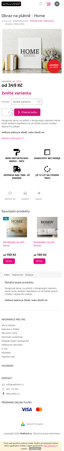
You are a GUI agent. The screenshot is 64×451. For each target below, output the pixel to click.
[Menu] (57, 4)
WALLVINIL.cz (13, 393)
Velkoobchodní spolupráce (15, 340)
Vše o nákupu (9, 325)
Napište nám (8, 356)
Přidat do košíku (29, 112)
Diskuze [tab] (29, 274)
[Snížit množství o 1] (12, 114)
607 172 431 (12, 389)
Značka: (15, 23)
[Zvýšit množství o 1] (12, 110)
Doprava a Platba (10, 329)
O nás (5, 348)
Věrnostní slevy (9, 332)
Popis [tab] (7, 274)
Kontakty (6, 352)
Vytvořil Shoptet (35, 423)
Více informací (50, 445)
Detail (9, 261)
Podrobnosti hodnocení (42, 20)
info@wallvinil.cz (15, 384)
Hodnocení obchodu (12, 344)
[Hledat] (41, 4)
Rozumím (35, 448)
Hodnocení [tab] (17, 274)
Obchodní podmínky (12, 337)
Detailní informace (11, 138)
